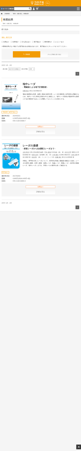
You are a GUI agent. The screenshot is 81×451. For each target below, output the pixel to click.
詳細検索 (7, 13)
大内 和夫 (26, 152)
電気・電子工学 (7, 37)
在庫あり (6, 42)
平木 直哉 (48, 152)
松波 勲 (34, 157)
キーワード (6, 8)
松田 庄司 (35, 155)
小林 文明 (74, 155)
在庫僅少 (15, 42)
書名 (12, 8)
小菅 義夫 (55, 155)
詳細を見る (40, 131)
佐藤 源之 (26, 91)
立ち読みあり (26, 42)
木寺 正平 (68, 152)
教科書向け (48, 42)
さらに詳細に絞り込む (54, 54)
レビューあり (59, 42)
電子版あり (37, 42)
